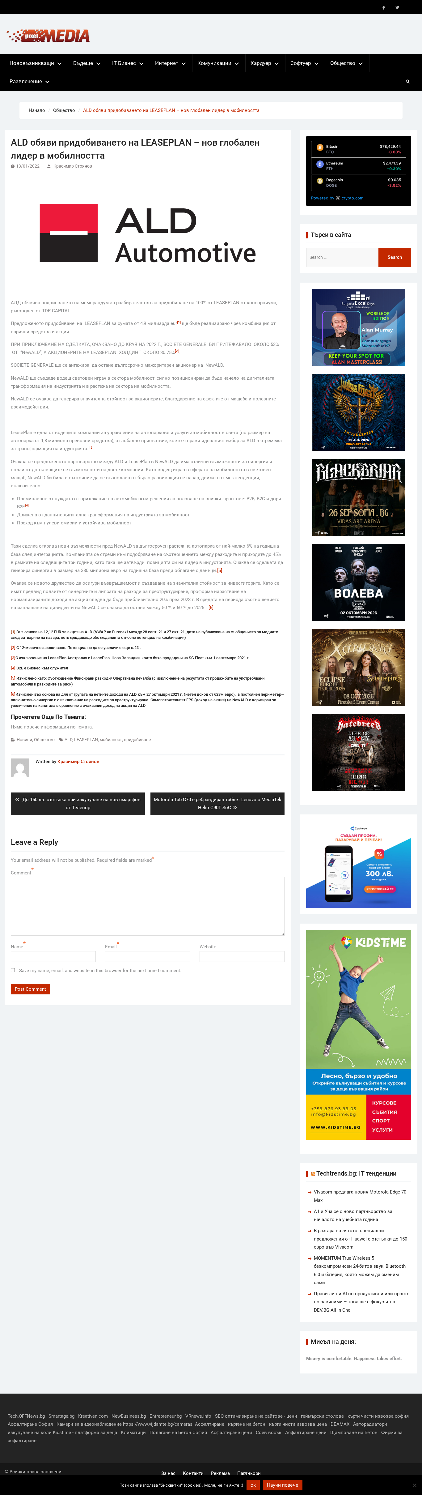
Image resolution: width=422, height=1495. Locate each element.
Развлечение (26, 81)
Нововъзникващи (32, 63)
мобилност (111, 739)
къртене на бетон (246, 1424)
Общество (342, 63)
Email (111, 947)
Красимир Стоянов (72, 166)
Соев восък (268, 1432)
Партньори (249, 1473)
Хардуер (261, 63)
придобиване (137, 739)
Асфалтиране (209, 1424)
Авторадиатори (370, 1424)
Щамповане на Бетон (354, 1432)
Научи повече (282, 1485)
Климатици (133, 1432)
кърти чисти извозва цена (298, 1424)
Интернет (166, 63)
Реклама (220, 1473)
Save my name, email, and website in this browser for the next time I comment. (100, 970)
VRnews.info (198, 1416)
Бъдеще (83, 63)
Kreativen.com (93, 1416)
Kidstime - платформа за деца (85, 1432)
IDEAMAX (339, 1424)
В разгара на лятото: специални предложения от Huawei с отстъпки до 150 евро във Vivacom (360, 1239)
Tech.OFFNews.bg (26, 1416)
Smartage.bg (61, 1416)
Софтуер (300, 63)
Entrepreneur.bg (166, 1416)
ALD (68, 739)
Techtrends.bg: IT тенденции (356, 1173)
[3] (13, 658)
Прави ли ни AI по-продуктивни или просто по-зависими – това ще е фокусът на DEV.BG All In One (362, 1302)
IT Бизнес (124, 63)
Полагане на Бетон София (178, 1432)
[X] (397, 8)
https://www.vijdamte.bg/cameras (157, 1424)
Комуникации (214, 63)
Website (208, 947)
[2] (13, 647)
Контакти (193, 1473)
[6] (211, 607)
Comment (21, 873)
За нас (168, 1473)
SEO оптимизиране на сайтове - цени (256, 1416)
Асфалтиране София (30, 1424)
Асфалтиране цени (231, 1432)
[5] (219, 570)
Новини (24, 739)
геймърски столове (322, 1416)
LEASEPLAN (86, 739)
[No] (414, 1485)
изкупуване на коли (30, 1432)
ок (253, 1485)
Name (17, 947)
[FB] (384, 8)
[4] (13, 668)
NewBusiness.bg (129, 1416)
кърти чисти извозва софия (378, 1416)
